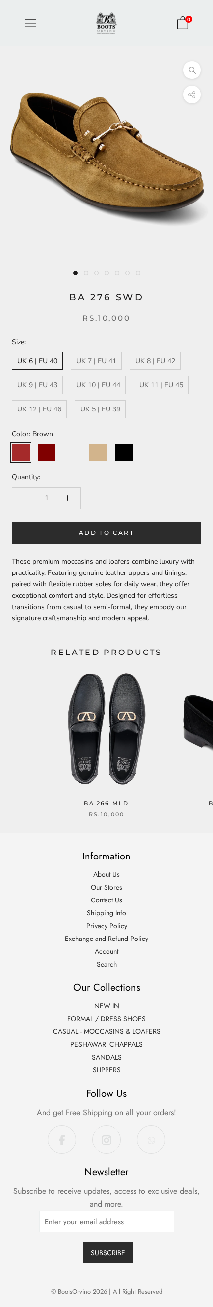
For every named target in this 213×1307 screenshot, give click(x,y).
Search (107, 964)
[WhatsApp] (151, 1139)
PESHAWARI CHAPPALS (106, 1044)
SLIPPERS (107, 1070)
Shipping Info (106, 913)
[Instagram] (106, 1139)
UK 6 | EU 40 (37, 361)
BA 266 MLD (106, 803)
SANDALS (107, 1057)
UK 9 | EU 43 (37, 385)
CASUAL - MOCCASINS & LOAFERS (106, 1031)
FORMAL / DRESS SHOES (106, 1018)
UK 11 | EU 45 (161, 385)
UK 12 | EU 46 (39, 409)
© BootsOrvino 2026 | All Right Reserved (106, 1291)
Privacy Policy (106, 926)
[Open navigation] (30, 23)
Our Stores (106, 887)
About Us (106, 874)
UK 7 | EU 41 (96, 361)
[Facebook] (62, 1139)
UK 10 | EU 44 (98, 385)
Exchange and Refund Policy (106, 938)
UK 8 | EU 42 (155, 361)
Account (106, 951)
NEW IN (106, 1006)
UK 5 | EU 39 (100, 409)
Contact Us (106, 900)
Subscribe (108, 1253)
